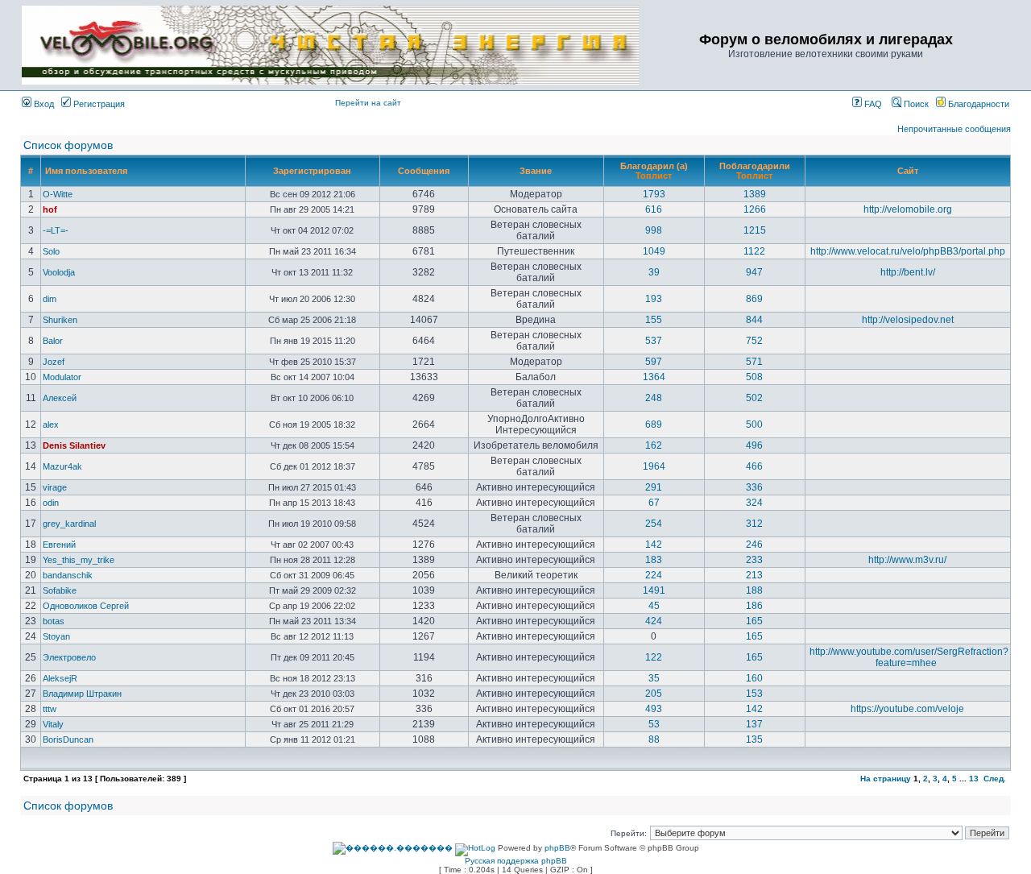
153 (754, 693)
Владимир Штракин (82, 693)
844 (754, 319)
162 (653, 445)
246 (754, 544)
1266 (754, 209)
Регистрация (98, 104)
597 (653, 361)
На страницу (885, 778)
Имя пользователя (86, 171)
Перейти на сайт (368, 102)
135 (754, 739)
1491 (654, 590)
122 (653, 657)
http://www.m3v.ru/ (907, 559)
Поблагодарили (754, 166)
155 (653, 319)
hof (50, 209)
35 (654, 678)
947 (754, 272)
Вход (42, 104)
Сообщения (423, 171)
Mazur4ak (62, 466)
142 (653, 544)
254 (653, 523)
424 (653, 621)
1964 (654, 466)
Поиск (915, 104)
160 (754, 678)
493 (653, 709)
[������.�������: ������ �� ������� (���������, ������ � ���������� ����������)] (393, 848)
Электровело (69, 657)
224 (653, 575)
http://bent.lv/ (907, 272)
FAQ (872, 104)
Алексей (60, 398)
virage (55, 487)
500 (754, 424)
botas (53, 621)
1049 (654, 251)
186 (754, 605)
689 (653, 424)
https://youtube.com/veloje (907, 709)
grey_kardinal (69, 523)
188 (754, 590)
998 (653, 230)
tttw (49, 709)
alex (51, 424)
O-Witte (57, 194)
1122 (754, 251)
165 (754, 621)
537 (653, 340)
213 (754, 575)
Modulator (62, 377)
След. (994, 778)
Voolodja (59, 272)
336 (754, 487)
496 (754, 445)
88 (654, 739)
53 (654, 724)
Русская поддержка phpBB (516, 860)
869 (754, 298)
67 (654, 502)
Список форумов (68, 145)
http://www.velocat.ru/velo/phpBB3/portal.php (907, 251)
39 (654, 272)
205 (653, 693)
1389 (754, 194)
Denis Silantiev (74, 445)
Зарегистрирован (312, 171)
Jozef (53, 362)
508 (754, 377)
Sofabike (60, 590)
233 (754, 559)
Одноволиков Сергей (86, 606)
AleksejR (60, 678)
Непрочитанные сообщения (954, 129)
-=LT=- (55, 230)
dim (49, 299)
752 (754, 340)
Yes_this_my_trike (78, 560)
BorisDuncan (68, 739)
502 (754, 398)
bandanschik (68, 575)
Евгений (59, 544)
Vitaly (53, 724)
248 (653, 398)
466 (754, 466)
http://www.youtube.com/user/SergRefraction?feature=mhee (908, 657)
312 (754, 523)
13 (974, 778)
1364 (654, 377)
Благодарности (977, 104)
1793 (654, 194)
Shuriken (60, 320)
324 (754, 502)
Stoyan (56, 636)
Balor (53, 341)
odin (51, 502)
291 (653, 487)
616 (653, 209)
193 (653, 298)
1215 (754, 230)
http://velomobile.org (907, 209)
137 (754, 724)
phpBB (557, 847)
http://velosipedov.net (908, 319)
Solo (51, 251)
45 (654, 605)
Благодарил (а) (654, 166)
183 (653, 559)
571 (754, 361)
